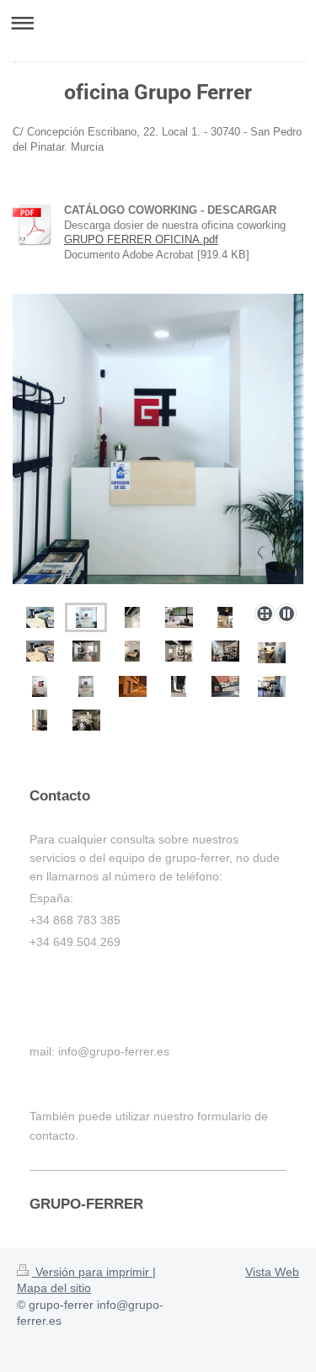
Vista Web (272, 1272)
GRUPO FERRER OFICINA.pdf (141, 239)
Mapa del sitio (54, 1288)
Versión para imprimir (92, 1272)
